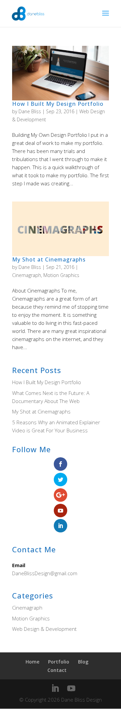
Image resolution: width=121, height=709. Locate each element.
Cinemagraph (26, 275)
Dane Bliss (29, 111)
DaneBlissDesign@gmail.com (44, 573)
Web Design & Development (44, 628)
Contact (57, 670)
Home (32, 661)
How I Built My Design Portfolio (58, 103)
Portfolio (58, 661)
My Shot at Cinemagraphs (49, 259)
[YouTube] (71, 688)
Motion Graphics (61, 275)
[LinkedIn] (55, 688)
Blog (83, 661)
